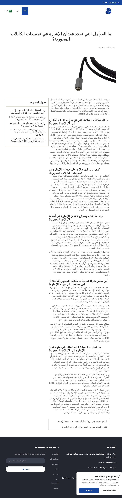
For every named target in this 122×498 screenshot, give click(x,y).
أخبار (57, 469)
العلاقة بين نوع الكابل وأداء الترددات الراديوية (81, 427)
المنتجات (55, 454)
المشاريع (55, 464)
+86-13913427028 (112, 2)
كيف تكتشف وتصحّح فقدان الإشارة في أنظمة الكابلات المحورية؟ (26, 124)
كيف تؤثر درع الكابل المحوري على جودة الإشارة (79, 421)
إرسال (26, 469)
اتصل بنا (56, 474)
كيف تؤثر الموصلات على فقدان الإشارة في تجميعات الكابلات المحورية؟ (26, 118)
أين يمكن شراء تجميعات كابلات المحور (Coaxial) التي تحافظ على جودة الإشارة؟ (26, 132)
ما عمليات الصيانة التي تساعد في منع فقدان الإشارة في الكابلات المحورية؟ (27, 140)
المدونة (56, 488)
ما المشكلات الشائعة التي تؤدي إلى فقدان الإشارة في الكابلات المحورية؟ (27, 111)
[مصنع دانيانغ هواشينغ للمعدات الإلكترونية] (108, 11)
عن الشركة (54, 459)
